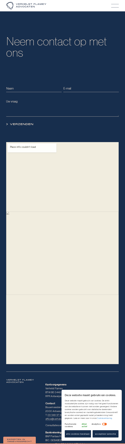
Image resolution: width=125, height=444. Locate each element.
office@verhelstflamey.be (59, 419)
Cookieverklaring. (104, 418)
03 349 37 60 (55, 415)
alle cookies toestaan (78, 434)
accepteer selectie (105, 434)
